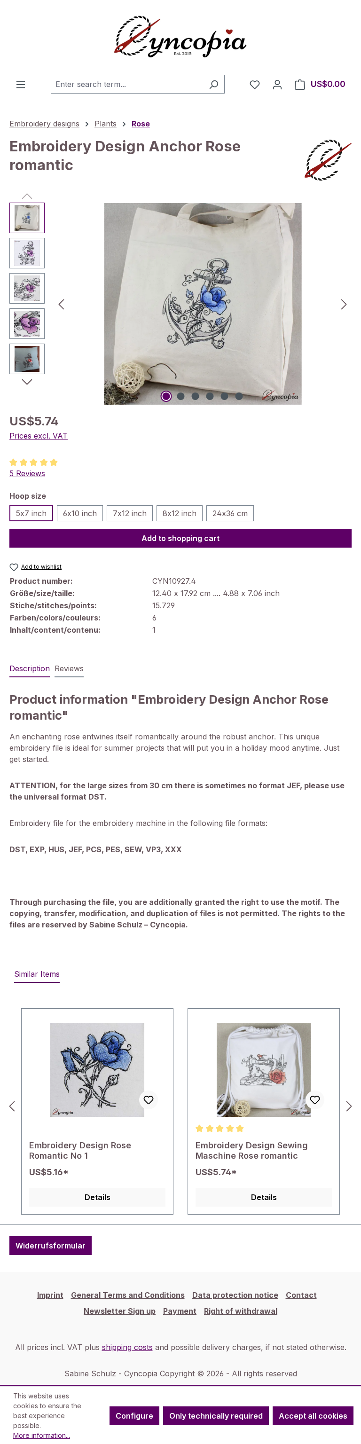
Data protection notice (235, 1295)
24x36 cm (230, 513)
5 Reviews (27, 473)
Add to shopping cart (180, 538)
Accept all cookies (313, 1415)
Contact (301, 1295)
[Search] (214, 84)
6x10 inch (80, 513)
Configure (134, 1415)
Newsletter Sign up (120, 1311)
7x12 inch (130, 513)
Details (97, 1197)
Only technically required (216, 1415)
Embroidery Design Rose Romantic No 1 (80, 1150)
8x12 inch (179, 513)
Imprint (50, 1295)
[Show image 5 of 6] (224, 396)
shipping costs (127, 1347)
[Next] (344, 304)
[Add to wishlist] (148, 1100)
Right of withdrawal (240, 1311)
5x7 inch (31, 513)
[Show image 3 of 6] (195, 396)
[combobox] (127, 84)
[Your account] (277, 84)
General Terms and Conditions (128, 1295)
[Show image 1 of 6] (166, 396)
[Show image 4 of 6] (210, 396)
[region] (180, 304)
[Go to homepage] (180, 37)
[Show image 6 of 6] (239, 396)
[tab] (29, 668)
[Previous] (61, 304)
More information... (41, 1435)
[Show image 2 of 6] (181, 396)
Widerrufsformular (51, 1245)
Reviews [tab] (69, 668)
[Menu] (20, 84)
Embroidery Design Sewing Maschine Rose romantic (252, 1150)
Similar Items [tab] (37, 974)
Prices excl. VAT (38, 435)
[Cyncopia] (328, 160)
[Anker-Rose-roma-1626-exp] (202, 304)
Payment (179, 1311)
